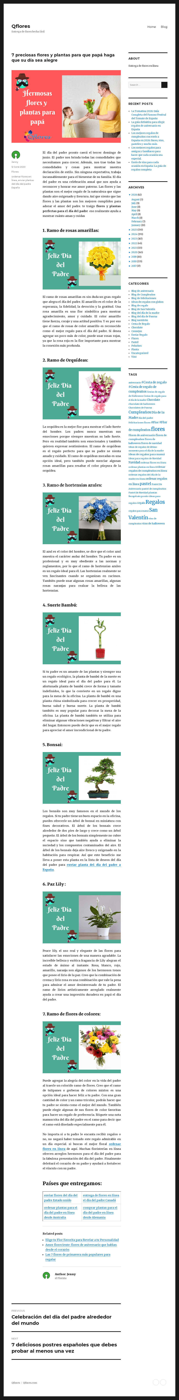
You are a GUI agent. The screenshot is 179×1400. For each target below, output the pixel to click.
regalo (141, 503)
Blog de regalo (139, 305)
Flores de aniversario (141, 435)
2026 (134, 194)
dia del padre (146, 417)
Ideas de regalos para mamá (146, 454)
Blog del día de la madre (145, 312)
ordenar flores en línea (153, 462)
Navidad (134, 462)
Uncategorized (139, 353)
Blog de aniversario (142, 291)
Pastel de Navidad (138, 492)
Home (151, 27)
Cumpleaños (139, 412)
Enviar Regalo (139, 334)
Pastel (134, 342)
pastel (145, 483)
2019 (133, 256)
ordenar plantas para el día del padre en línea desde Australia (60, 1212)
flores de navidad (151, 443)
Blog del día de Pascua (144, 316)
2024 (134, 234)
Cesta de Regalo (140, 323)
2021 (134, 247)
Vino (134, 356)
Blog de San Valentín (143, 309)
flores (158, 429)
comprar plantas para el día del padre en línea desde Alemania (100, 1212)
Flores (15, 171)
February (136, 221)
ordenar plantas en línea (141, 467)
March (135, 217)
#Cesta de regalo (154, 382)
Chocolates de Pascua (140, 407)
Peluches (136, 345)
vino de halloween (153, 523)
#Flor (155, 422)
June (134, 206)
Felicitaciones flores (139, 422)
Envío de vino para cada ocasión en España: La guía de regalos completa (148, 166)
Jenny (15, 162)
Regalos (155, 502)
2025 (134, 229)
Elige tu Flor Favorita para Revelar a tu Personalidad (82, 1240)
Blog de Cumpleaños (143, 294)
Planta (135, 349)
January (136, 225)
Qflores (21, 26)
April (134, 214)
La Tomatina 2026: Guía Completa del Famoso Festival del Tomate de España (148, 115)
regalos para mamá (138, 511)
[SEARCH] (164, 85)
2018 (134, 261)
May (134, 210)
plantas (152, 492)
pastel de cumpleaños (154, 488)
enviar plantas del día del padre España (23, 184)
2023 (134, 238)
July (133, 203)
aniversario (134, 382)
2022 (134, 243)
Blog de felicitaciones (143, 298)
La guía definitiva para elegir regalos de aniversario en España (148, 126)
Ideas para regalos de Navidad (144, 458)
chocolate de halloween (141, 403)
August (135, 199)
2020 (134, 252)
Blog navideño (139, 320)
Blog (164, 27)
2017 (133, 265)
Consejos (136, 331)
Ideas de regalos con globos (147, 301)
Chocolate (137, 327)
